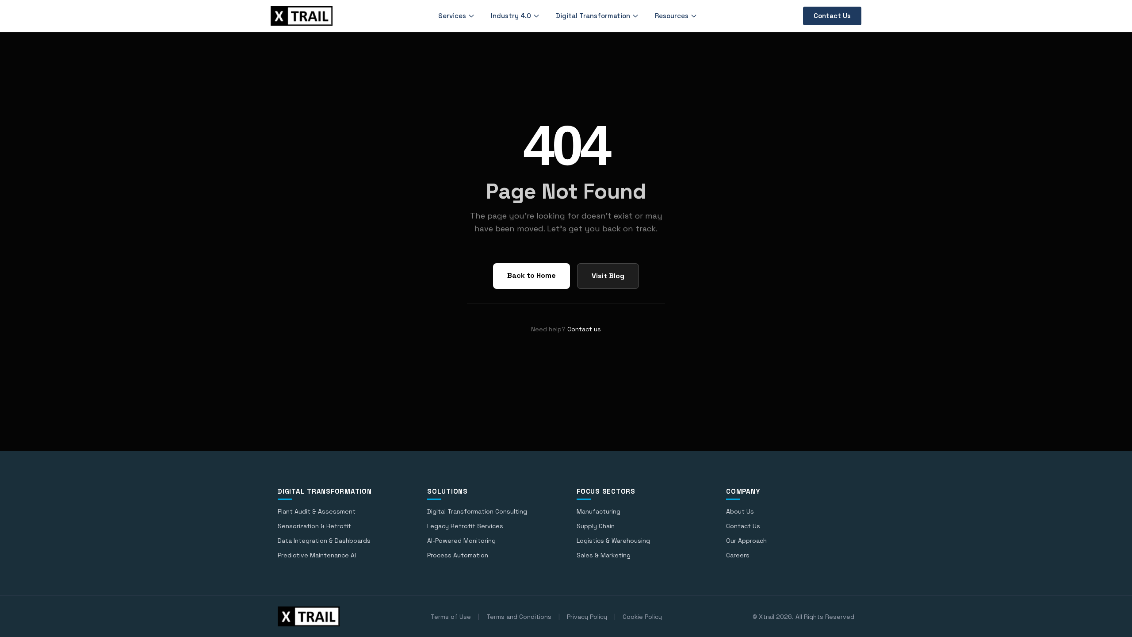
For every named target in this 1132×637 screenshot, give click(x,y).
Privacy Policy (587, 617)
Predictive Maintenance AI (317, 555)
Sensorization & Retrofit (314, 526)
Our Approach (746, 541)
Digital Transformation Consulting (477, 511)
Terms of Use (451, 617)
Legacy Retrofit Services (465, 526)
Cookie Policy (642, 617)
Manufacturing (598, 511)
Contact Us (832, 16)
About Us (740, 511)
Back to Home (531, 275)
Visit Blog (608, 275)
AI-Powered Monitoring (461, 541)
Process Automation (457, 555)
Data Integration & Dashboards (324, 541)
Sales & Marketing (604, 555)
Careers (738, 555)
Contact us (584, 329)
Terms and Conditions (518, 617)
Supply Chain (596, 526)
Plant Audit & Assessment (317, 511)
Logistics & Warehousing (613, 541)
